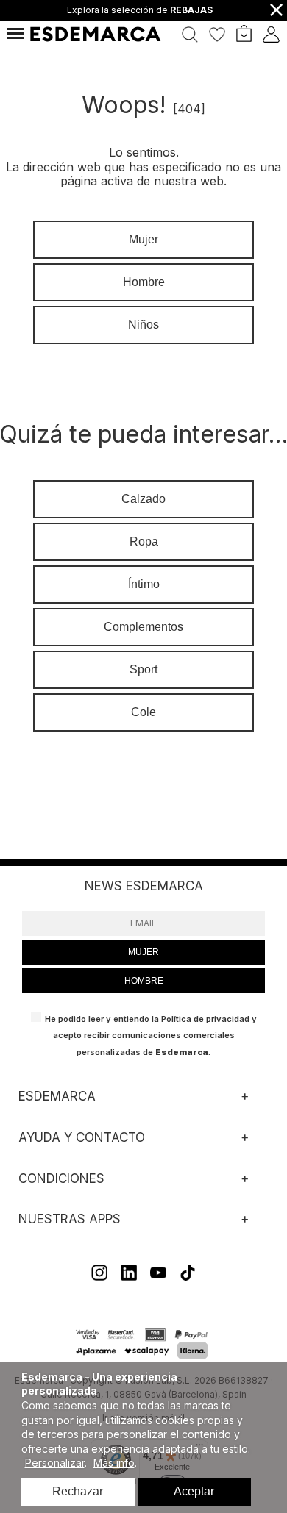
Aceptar (194, 1491)
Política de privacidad (205, 1019)
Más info (114, 1462)
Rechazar (77, 1491)
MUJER (143, 952)
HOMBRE (143, 981)
